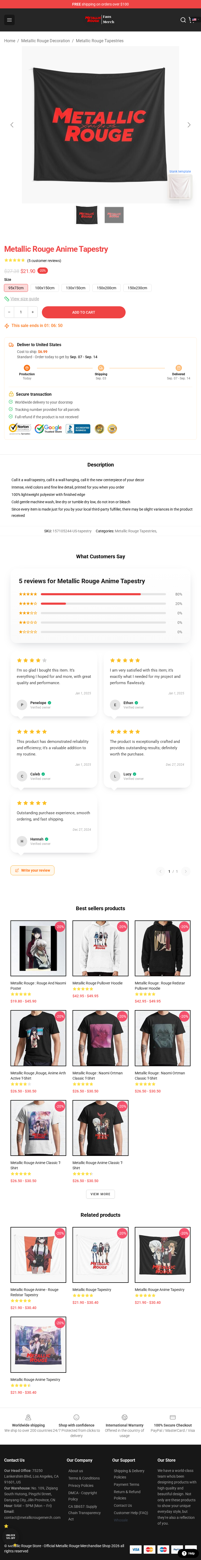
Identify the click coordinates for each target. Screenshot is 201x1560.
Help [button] (191, 1553)
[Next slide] (188, 124)
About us (75, 1471)
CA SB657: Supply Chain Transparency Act (84, 1512)
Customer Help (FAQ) (131, 1513)
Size (7, 279)
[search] (183, 20)
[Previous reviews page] (160, 871)
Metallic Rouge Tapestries (100, 40)
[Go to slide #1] (86, 215)
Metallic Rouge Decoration (45, 40)
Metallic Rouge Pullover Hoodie (97, 983)
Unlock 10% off (10, 1537)
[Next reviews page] (186, 871)
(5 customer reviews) (44, 261)
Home (9, 40)
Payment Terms (126, 1484)
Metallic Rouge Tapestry (91, 1290)
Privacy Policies (80, 1485)
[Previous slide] (12, 124)
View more (101, 1194)
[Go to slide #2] (114, 215)
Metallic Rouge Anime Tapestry (160, 1290)
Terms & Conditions (84, 1478)
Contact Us (123, 1505)
